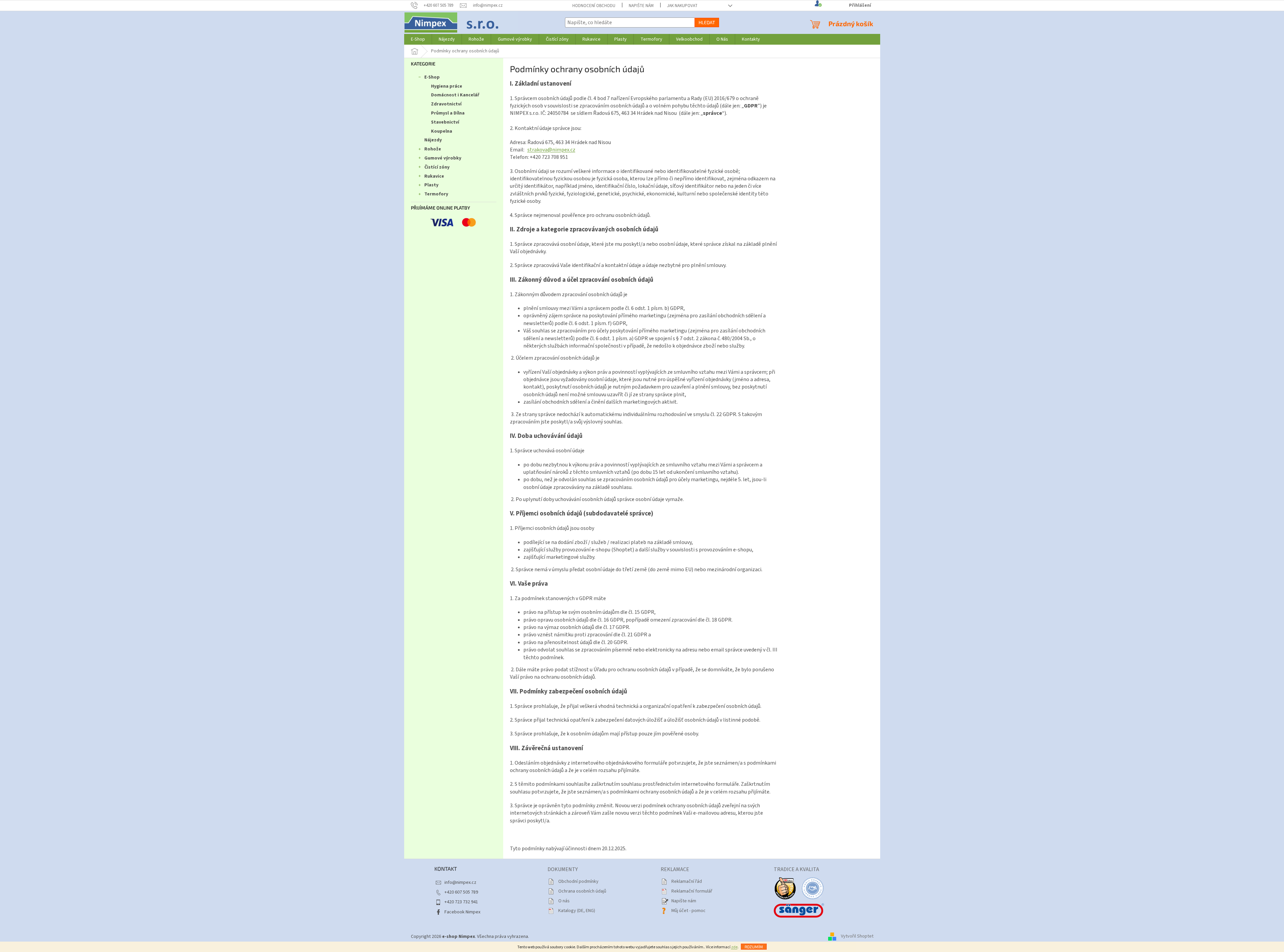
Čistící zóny (436, 167)
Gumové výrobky (442, 158)
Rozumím (754, 946)
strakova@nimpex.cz (551, 149)
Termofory (436, 194)
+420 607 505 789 (461, 892)
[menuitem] (418, 39)
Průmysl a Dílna (448, 113)
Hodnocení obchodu (593, 6)
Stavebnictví (445, 122)
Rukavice (434, 176)
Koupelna (441, 131)
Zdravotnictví (446, 104)
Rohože (432, 149)
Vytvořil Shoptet (857, 936)
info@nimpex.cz (460, 882)
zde (734, 947)
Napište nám (641, 6)
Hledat (707, 22)
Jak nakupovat (682, 6)
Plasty (431, 185)
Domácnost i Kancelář (455, 95)
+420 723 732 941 (461, 902)
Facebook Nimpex (462, 912)
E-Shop (432, 77)
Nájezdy (433, 140)
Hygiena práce (446, 86)
